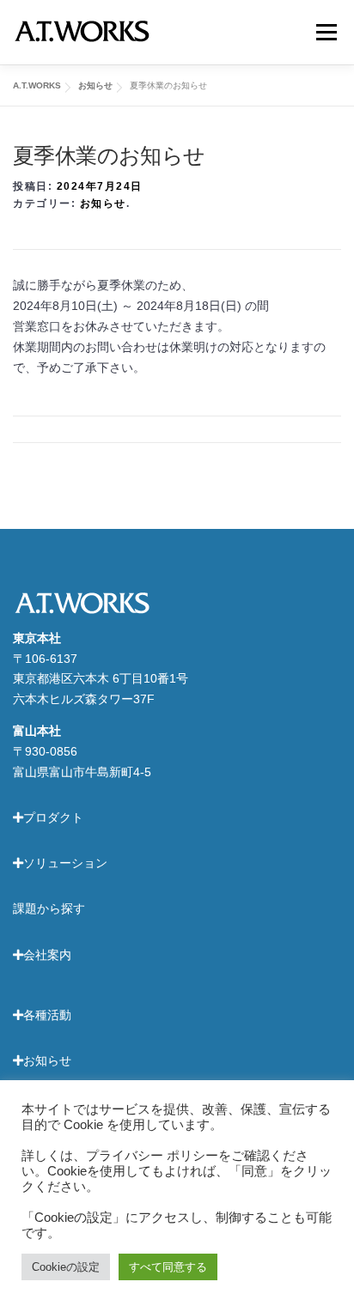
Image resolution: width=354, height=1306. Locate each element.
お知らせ (103, 203)
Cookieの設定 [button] (66, 1266)
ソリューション (65, 863)
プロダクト (53, 817)
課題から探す (49, 908)
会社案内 (47, 955)
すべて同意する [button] (168, 1266)
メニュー (326, 32)
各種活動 (47, 1015)
